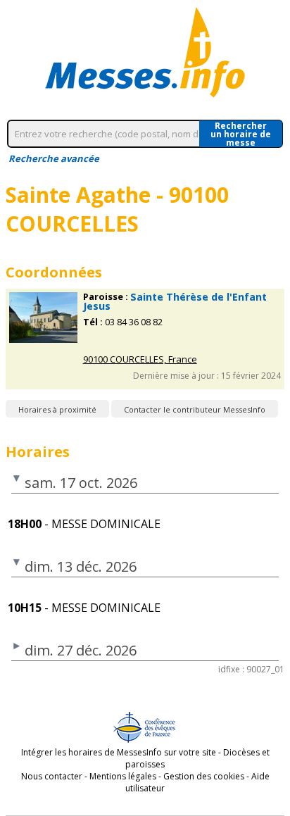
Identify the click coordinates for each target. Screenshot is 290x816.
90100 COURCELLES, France (140, 359)
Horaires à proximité (57, 409)
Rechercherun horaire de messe (240, 133)
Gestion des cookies (203, 776)
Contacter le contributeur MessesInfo (194, 409)
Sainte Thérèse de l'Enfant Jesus (175, 301)
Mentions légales (122, 776)
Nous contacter (51, 776)
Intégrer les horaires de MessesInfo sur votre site (118, 752)
